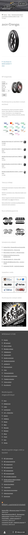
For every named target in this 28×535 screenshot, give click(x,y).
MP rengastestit (8, 464)
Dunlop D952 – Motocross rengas (10, 510)
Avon (5, 401)
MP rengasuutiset (8, 470)
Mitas (5, 434)
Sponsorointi (7, 355)
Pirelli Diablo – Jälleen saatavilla (10, 518)
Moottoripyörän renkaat (17, 14)
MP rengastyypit (8, 467)
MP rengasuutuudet (9, 473)
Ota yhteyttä (7, 385)
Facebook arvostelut (9, 361)
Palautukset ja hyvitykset (10, 376)
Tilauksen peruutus (9, 379)
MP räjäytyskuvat (8, 458)
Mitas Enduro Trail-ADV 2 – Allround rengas (14, 252)
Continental (7, 410)
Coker (5, 407)
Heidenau (6, 419)
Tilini (5, 370)
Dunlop (6, 416)
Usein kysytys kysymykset (10, 490)
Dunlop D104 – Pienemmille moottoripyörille (14, 247)
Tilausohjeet (7, 487)
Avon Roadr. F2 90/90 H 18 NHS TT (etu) (10, 16)
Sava (5, 440)
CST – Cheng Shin (8, 413)
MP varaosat (7, 343)
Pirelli (5, 437)
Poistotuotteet (8, 367)
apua (12, 199)
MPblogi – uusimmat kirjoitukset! (13, 504)
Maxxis (5, 422)
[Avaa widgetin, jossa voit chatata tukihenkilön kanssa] (19, 532)
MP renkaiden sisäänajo (10, 476)
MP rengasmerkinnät (9, 461)
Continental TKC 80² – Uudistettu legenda (14, 266)
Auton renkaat (8, 346)
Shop (9, 14)
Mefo (5, 425)
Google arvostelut (9, 358)
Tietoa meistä (7, 382)
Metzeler (6, 428)
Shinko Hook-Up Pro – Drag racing (12, 250)
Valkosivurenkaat (8, 493)
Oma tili (4, 532)
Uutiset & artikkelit (9, 484)
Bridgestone (7, 404)
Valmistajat (7, 496)
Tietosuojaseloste (9, 373)
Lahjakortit (7, 364)
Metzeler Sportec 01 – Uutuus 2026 (12, 259)
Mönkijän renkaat (8, 349)
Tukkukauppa (7, 352)
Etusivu (5, 14)
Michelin (6, 431)
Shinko (5, 443)
